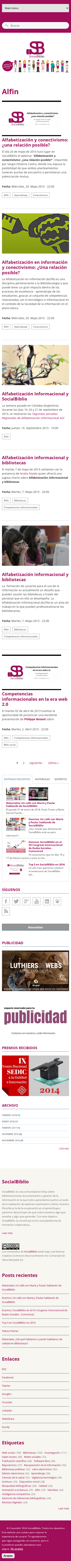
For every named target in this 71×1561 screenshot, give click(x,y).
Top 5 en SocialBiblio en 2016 (47, 864)
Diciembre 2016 (10, 1134)
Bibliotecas (20, 500)
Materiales (42, 779)
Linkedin (47, 901)
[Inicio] (24, 57)
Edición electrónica (13, 1473)
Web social (10, 744)
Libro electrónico (42, 1469)
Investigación (52, 1452)
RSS (4, 1369)
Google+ (26, 901)
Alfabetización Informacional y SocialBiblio (35, 396)
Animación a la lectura (15, 1490)
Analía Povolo (28, 473)
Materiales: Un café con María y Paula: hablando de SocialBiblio (30, 804)
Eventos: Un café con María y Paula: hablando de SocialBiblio (46, 822)
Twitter (16, 901)
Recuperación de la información (42, 1465)
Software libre (42, 1461)
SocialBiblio (30, 1251)
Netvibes (53, 1490)
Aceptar (8, 1555)
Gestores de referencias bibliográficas (24, 1498)
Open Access (9, 1457)
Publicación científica (14, 1461)
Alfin (6, 195)
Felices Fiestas (10, 1331)
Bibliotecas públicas (13, 1469)
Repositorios (9, 1465)
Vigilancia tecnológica (44, 1477)
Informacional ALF (52, 418)
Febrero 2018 (9, 1115)
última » (53, 763)
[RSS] (6, 911)
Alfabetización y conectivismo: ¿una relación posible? (35, 142)
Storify (6, 1427)
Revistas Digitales (12, 1502)
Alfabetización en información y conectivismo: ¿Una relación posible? (34, 267)
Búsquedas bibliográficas (16, 1486)
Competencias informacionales (21, 507)
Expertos (61, 779)
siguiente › (36, 763)
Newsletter (35, 927)
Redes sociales (32, 1457)
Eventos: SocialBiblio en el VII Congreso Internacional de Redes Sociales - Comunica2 (46, 846)
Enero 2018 (8, 1121)
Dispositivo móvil (29, 1481)
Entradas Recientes (17, 779)
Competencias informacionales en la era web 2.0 (34, 699)
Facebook (6, 901)
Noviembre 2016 (11, 1140)
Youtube (37, 901)
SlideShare (57, 901)
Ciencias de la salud (13, 1477)
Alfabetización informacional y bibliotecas (35, 460)
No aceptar (17, 1548)
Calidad (42, 1486)
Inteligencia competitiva (16, 1494)
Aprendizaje (20, 195)
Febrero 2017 (9, 1127)
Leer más (64, 1148)
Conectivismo (40, 195)
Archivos (7, 1481)
